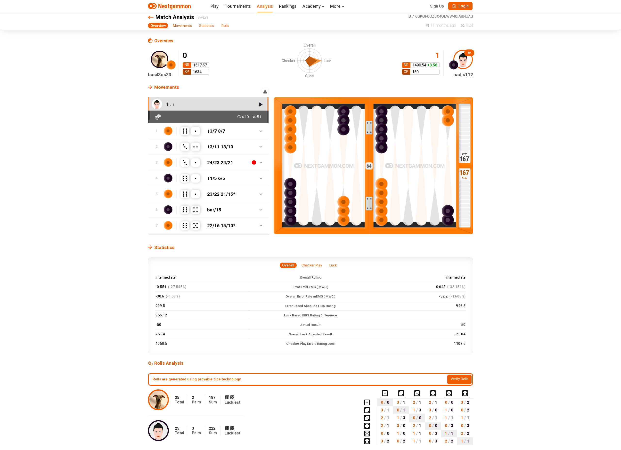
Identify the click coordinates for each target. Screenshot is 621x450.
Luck (333, 265)
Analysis (265, 6)
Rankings (287, 6)
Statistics (206, 26)
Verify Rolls (459, 379)
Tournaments (238, 6)
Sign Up (437, 6)
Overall (288, 265)
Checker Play (312, 265)
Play (215, 6)
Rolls (225, 26)
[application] (310, 64)
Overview (158, 26)
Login (463, 6)
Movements (182, 26)
